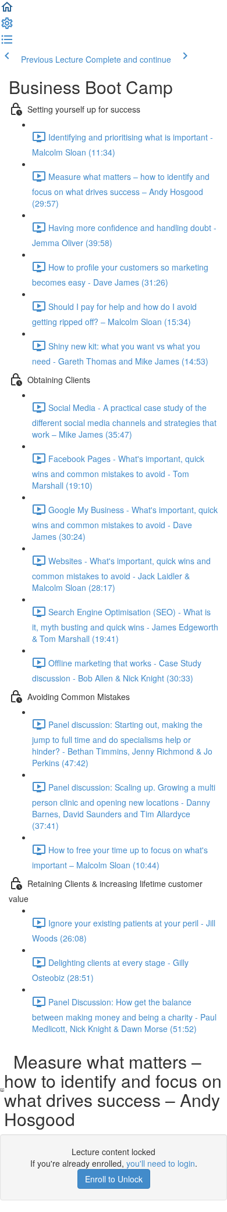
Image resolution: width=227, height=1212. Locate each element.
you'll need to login (160, 1163)
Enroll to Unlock (114, 1179)
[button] (7, 10)
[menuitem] (7, 27)
